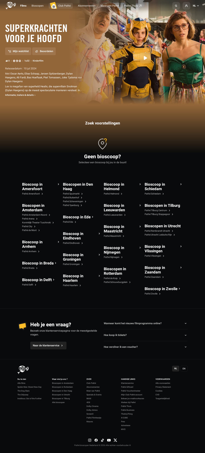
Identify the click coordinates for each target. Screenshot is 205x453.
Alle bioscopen (58, 402)
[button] (176, 6)
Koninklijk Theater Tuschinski (36, 222)
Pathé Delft (28, 284)
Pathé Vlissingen (153, 256)
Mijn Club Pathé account (131, 394)
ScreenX (90, 413)
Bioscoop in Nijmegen (114, 250)
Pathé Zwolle (151, 293)
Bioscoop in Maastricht (114, 229)
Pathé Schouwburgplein (116, 282)
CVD (157, 394)
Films (23, 6)
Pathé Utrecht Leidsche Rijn (158, 234)
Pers (123, 421)
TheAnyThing (127, 413)
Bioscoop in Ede (77, 217)
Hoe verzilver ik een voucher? (121, 347)
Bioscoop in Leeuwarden (114, 207)
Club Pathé (64, 6)
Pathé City (27, 226)
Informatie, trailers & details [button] (19, 95)
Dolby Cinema (92, 406)
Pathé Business (127, 410)
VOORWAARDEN (163, 379)
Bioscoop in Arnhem (32, 244)
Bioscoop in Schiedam (155, 186)
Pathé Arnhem (29, 251)
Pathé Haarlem (70, 285)
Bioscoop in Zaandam (155, 270)
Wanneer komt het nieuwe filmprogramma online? (133, 323)
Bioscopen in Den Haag (78, 186)
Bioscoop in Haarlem (73, 278)
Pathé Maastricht (113, 236)
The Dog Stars (23, 390)
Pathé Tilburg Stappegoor (158, 214)
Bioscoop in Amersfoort (32, 186)
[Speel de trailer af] (145, 58)
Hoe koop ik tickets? (115, 335)
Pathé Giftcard (127, 387)
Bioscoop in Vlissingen (155, 248)
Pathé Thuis (131, 6)
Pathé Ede (68, 222)
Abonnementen (87, 6)
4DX (88, 402)
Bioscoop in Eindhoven (73, 236)
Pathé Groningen (71, 264)
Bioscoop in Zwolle (161, 289)
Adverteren (125, 425)
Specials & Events (94, 394)
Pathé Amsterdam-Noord (35, 215)
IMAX (88, 398)
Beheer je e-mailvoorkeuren (132, 398)
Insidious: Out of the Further (29, 398)
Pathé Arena (28, 218)
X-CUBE (124, 417)
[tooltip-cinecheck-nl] (14, 61)
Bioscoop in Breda (38, 263)
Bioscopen (38, 6)
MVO (123, 429)
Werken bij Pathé (128, 402)
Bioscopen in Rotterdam (115, 271)
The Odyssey (22, 394)
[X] (115, 440)
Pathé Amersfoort (31, 193)
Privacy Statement (163, 387)
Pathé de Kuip (111, 278)
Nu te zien (21, 379)
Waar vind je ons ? (60, 379)
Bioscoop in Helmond (114, 186)
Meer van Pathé (110, 6)
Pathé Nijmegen (112, 257)
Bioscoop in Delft (37, 280)
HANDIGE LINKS (128, 379)
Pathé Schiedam (153, 193)
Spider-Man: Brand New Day (29, 387)
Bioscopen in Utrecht (163, 226)
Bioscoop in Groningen (73, 257)
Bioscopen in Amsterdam (33, 207)
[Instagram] (90, 440)
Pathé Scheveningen (73, 201)
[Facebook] (96, 440)
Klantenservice (127, 383)
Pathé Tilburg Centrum (156, 210)
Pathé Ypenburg (71, 205)
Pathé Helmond (112, 193)
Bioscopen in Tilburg (162, 205)
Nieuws (89, 421)
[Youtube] (109, 440)
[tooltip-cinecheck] (17, 61)
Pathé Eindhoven (71, 243)
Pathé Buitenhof (71, 197)
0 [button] (9, 60)
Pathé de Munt (29, 230)
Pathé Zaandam (153, 277)
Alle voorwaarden (163, 383)
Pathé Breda (28, 268)
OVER (88, 379)
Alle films (21, 383)
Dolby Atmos (92, 410)
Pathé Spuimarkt (71, 193)
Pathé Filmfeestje (93, 417)
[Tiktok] (102, 440)
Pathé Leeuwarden (113, 215)
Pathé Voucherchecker (130, 390)
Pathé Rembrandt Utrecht (158, 231)
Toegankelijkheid (163, 398)
